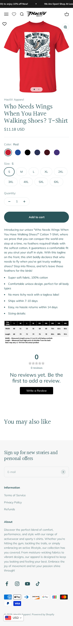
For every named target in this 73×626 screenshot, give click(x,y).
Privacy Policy (13, 502)
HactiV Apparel (14, 99)
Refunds (9, 509)
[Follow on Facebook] (7, 583)
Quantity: (10, 193)
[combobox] (13, 618)
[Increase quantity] (24, 201)
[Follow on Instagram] (17, 583)
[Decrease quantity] (9, 201)
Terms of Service (15, 495)
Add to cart (36, 217)
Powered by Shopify (43, 614)
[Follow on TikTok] (38, 583)
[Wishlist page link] (14, 14)
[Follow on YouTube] (27, 583)
